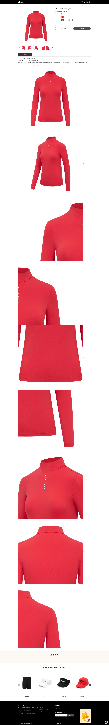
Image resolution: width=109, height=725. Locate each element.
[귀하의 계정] (84, 1)
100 (71, 20)
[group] (36, 26)
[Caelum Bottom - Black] (26, 682)
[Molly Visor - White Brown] (45, 682)
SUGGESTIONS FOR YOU (54, 667)
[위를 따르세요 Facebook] (56, 708)
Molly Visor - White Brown (45, 695)
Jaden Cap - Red (82, 695)
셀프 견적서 (64, 28)
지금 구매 (82, 28)
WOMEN (53, 1)
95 (68, 20)
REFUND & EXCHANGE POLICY (42, 709)
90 (65, 20)
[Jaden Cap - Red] (82, 682)
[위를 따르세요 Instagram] (59, 708)
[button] (52, 47)
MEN (58, 1)
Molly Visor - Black (63, 695)
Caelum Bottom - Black (27, 695)
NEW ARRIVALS (45, 1)
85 (62, 20)
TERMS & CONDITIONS (41, 707)
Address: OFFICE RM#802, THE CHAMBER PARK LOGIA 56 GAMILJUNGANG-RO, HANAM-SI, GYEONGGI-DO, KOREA (26, 709)
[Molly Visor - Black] (63, 682)
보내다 (70, 715)
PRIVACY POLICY (40, 711)
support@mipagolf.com (84, 707)
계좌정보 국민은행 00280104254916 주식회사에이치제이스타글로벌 (26, 713)
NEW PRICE (70, 1)
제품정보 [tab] (25, 55)
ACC (63, 1)
